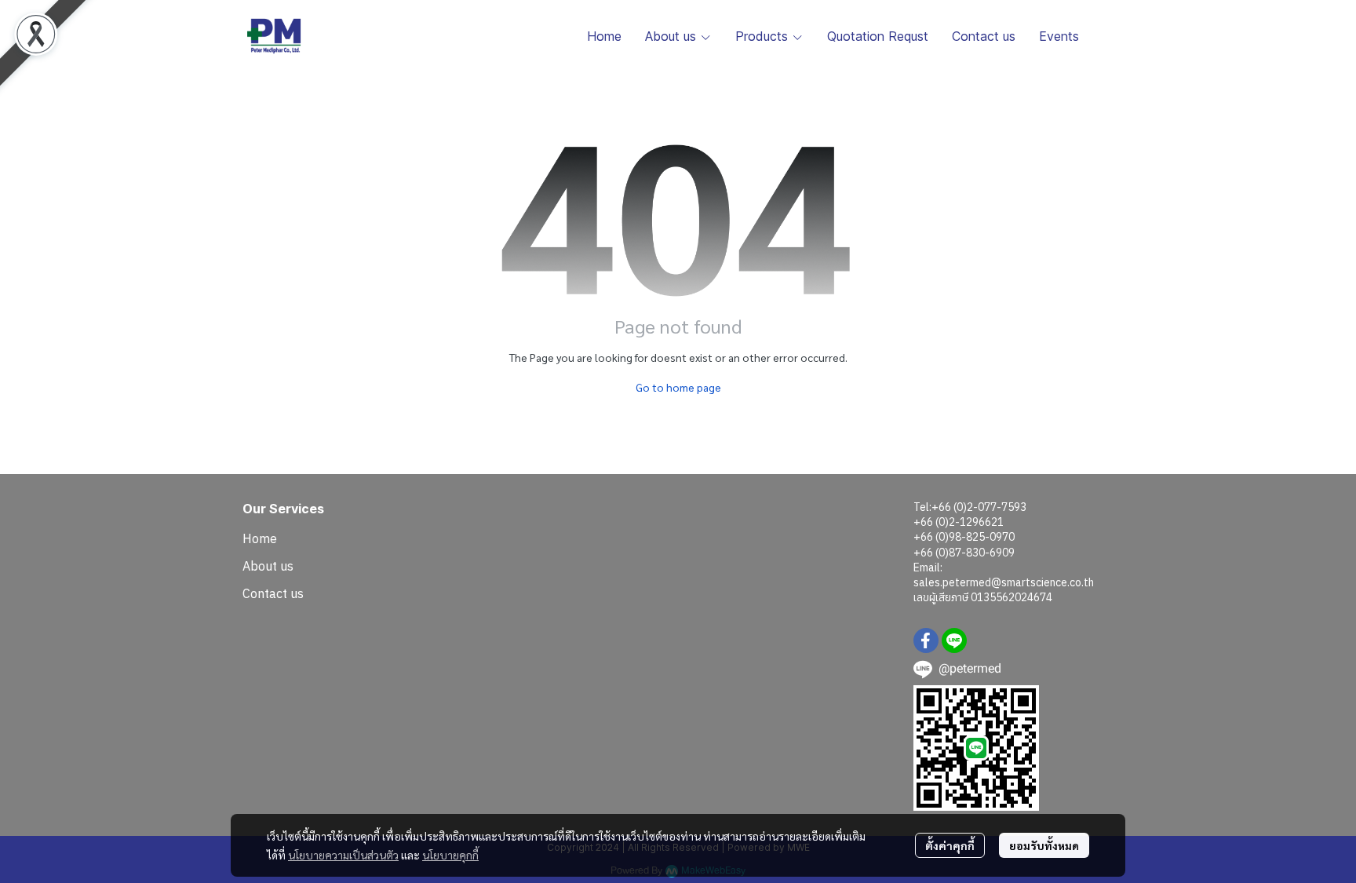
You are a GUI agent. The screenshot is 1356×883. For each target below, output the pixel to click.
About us (267, 566)
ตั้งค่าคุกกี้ (950, 845)
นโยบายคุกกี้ (450, 855)
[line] (954, 640)
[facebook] (926, 640)
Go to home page (678, 387)
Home (259, 538)
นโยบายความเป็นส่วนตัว (343, 855)
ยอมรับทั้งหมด (1044, 845)
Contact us (273, 593)
